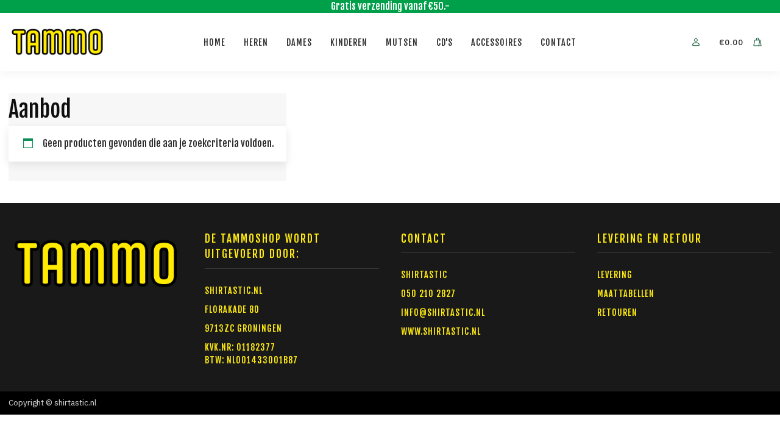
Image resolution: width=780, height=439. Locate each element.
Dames (299, 42)
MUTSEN (402, 42)
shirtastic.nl (234, 290)
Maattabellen (625, 293)
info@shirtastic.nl (443, 312)
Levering (615, 274)
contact (558, 42)
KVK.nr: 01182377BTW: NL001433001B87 (251, 353)
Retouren (617, 312)
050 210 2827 (428, 293)
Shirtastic (424, 274)
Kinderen (348, 42)
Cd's (444, 42)
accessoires (496, 42)
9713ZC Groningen (243, 328)
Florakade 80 (232, 309)
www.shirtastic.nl (441, 331)
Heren (256, 42)
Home (214, 42)
